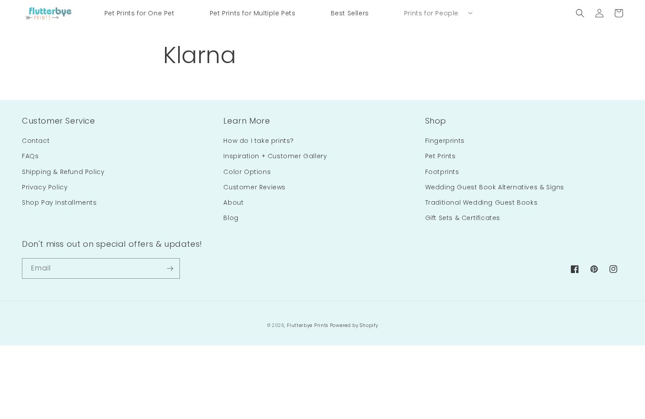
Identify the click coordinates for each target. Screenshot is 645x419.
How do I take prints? (258, 140)
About (233, 202)
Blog (230, 217)
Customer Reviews (254, 187)
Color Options (247, 171)
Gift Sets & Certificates (462, 217)
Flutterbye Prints (307, 325)
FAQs (30, 156)
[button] (431, 13)
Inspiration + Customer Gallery (275, 156)
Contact (36, 140)
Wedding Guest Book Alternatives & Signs (494, 187)
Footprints (442, 171)
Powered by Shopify (354, 325)
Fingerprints (445, 140)
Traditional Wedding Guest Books (481, 202)
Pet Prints (440, 156)
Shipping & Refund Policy (63, 171)
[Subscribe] (169, 268)
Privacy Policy (45, 187)
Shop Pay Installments (59, 202)
